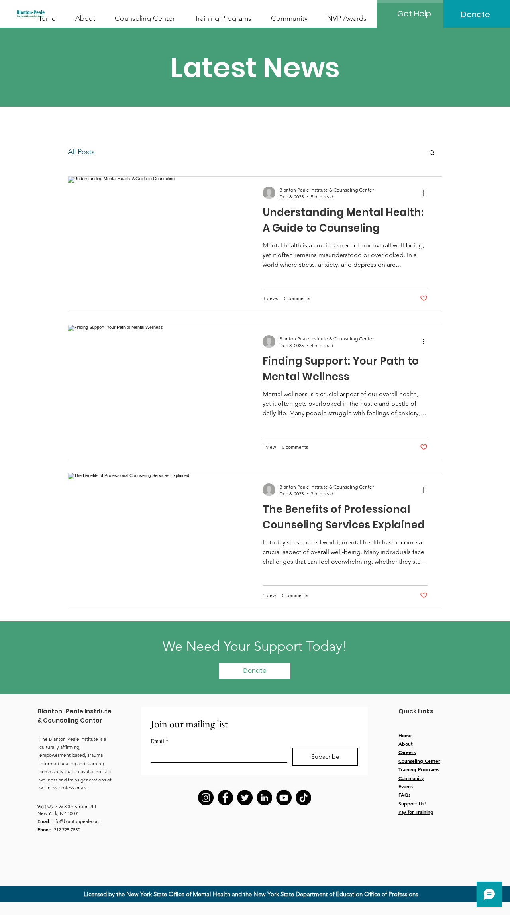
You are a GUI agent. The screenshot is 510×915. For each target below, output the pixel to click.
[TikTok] (303, 797)
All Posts (81, 151)
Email (160, 741)
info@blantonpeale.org (75, 821)
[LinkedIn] (264, 797)
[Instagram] (206, 797)
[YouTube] (284, 797)
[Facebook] (225, 797)
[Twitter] (245, 797)
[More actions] (426, 193)
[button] (432, 153)
